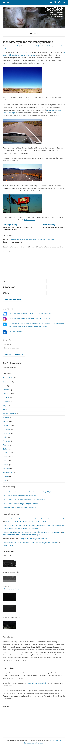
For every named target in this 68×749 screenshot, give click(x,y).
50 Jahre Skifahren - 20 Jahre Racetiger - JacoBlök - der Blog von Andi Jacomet (30, 542)
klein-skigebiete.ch (9, 413)
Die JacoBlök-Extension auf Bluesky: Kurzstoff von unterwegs (30, 313)
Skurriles (6, 457)
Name (5, 281)
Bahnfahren (7, 382)
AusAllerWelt (48, 46)
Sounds (5, 461)
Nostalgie (6, 433)
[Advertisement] (34, 722)
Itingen (5, 405)
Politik (5, 437)
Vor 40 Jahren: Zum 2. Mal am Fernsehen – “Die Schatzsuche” (24, 500)
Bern (4, 386)
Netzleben (6, 429)
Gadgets (6, 401)
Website (6, 293)
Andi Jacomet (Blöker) (31, 46)
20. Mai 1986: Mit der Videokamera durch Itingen (19, 507)
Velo (4, 480)
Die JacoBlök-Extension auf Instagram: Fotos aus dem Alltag (29, 318)
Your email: (7, 345)
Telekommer (7, 473)
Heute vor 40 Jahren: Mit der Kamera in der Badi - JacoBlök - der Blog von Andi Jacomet (33, 519)
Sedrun (5, 449)
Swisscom (6, 469)
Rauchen (6, 445)
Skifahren (6, 453)
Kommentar (7, 252)
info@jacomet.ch (55, 740)
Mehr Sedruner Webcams (12, 589)
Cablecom (6, 390)
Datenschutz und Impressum (34, 743)
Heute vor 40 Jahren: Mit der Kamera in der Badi (19, 496)
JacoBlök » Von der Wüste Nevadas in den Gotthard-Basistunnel (32, 239)
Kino (4, 409)
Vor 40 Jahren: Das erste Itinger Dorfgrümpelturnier (20, 504)
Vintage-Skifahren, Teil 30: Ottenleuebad (33, 539)
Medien (5, 421)
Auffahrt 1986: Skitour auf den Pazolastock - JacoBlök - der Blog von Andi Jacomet (31, 532)
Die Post (6, 398)
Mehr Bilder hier (29, 220)
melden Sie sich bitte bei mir (36, 683)
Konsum (6, 417)
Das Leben (56, 46)
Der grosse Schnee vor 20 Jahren (26, 528)
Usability (6, 476)
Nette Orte (6, 425)
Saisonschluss (8, 545)
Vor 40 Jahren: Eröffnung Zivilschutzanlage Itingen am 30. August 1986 (27, 492)
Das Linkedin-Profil (15, 332)
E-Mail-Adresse (9, 287)
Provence (6, 441)
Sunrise (5, 465)
